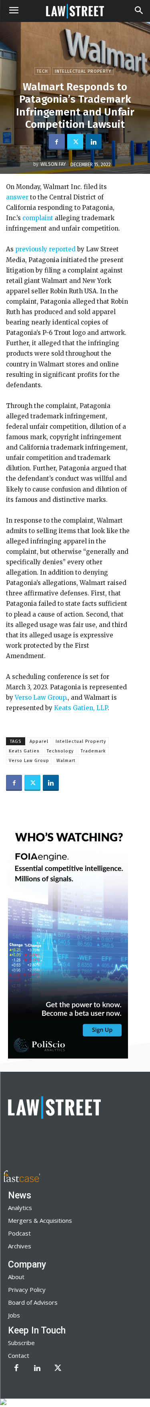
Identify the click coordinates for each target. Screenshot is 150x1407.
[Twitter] (75, 142)
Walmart (66, 760)
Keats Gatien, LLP (81, 708)
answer (17, 197)
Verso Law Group (40, 697)
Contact (18, 1355)
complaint (37, 218)
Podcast (19, 1233)
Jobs (14, 1315)
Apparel (39, 741)
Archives (19, 1246)
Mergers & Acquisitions (40, 1220)
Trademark (93, 751)
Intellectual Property (83, 71)
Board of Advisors (33, 1302)
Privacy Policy (27, 1290)
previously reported (45, 249)
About (16, 1277)
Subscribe (21, 1343)
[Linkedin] (94, 142)
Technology (60, 751)
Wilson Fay (53, 164)
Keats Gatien (24, 751)
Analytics (20, 1208)
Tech (42, 71)
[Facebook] (57, 142)
